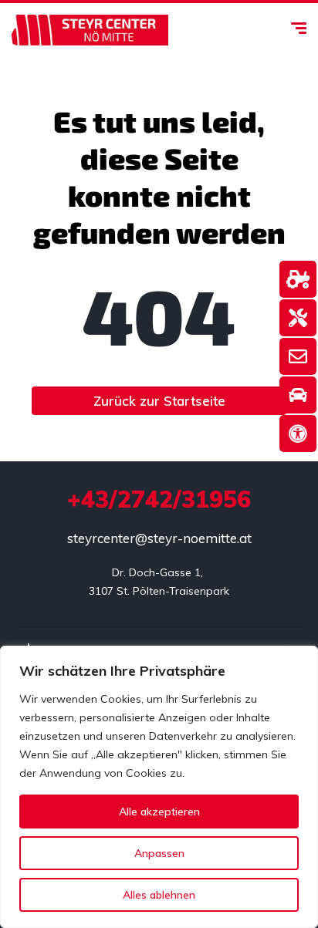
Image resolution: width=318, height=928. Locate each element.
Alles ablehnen (159, 895)
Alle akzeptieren (159, 811)
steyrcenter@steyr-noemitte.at (159, 538)
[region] (159, 787)
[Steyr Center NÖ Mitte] (90, 30)
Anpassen (159, 853)
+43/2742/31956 (159, 499)
